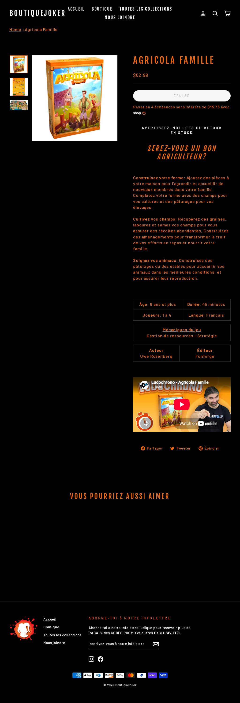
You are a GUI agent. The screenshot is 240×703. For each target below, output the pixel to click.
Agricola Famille (41, 29)
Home (15, 29)
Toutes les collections (146, 9)
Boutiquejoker (37, 13)
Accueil (76, 9)
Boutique (102, 9)
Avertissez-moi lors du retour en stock (182, 130)
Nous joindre (120, 17)
